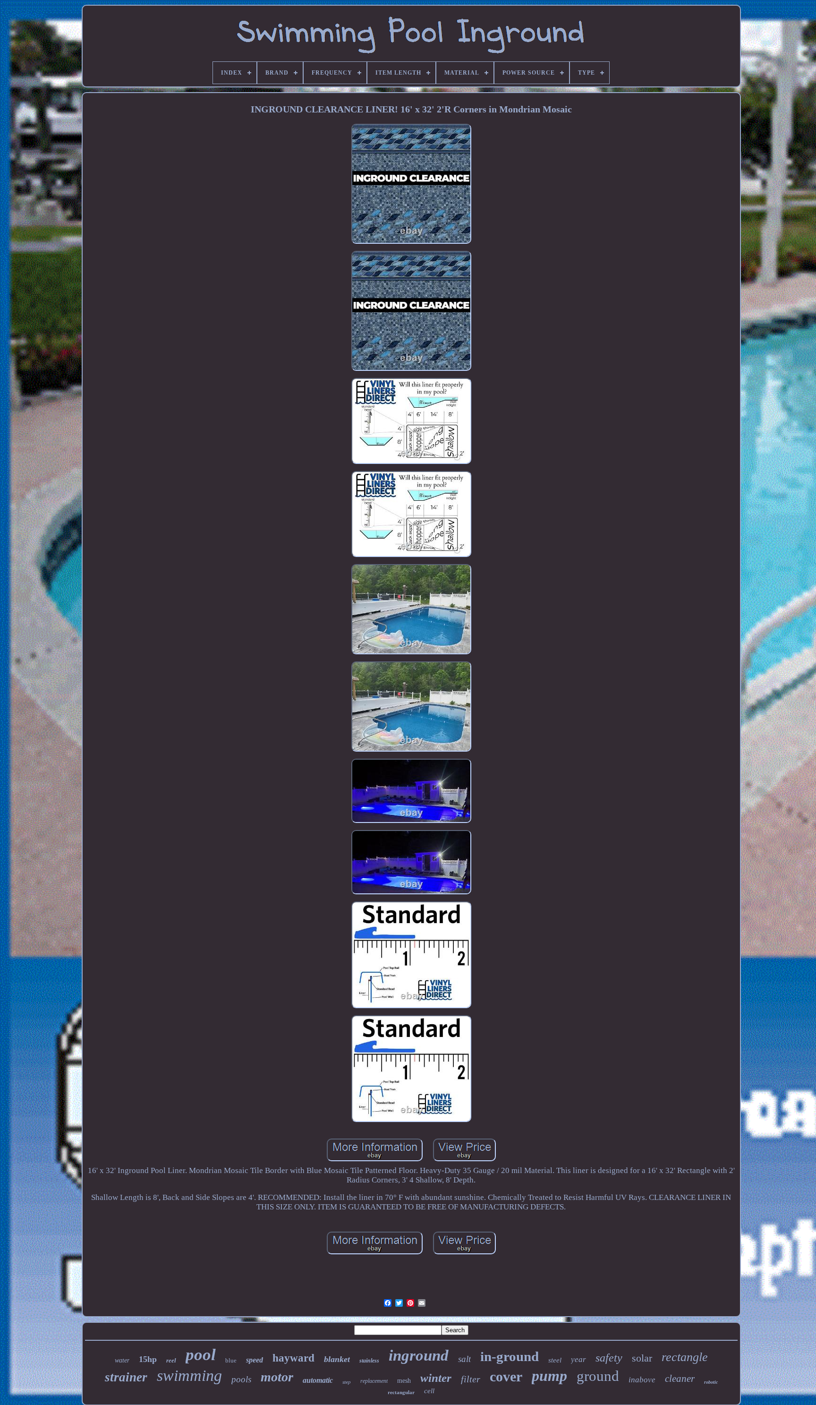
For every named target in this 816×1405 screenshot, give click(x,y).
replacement (374, 1381)
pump (549, 1375)
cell (429, 1391)
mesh (404, 1380)
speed (254, 1360)
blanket (337, 1359)
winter (435, 1377)
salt (464, 1359)
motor (277, 1377)
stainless (369, 1360)
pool (201, 1354)
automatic (318, 1380)
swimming (189, 1375)
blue (231, 1360)
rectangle (685, 1357)
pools (241, 1379)
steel (554, 1360)
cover (506, 1376)
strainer (126, 1377)
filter (470, 1379)
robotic (711, 1382)
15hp (148, 1359)
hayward (293, 1358)
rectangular (401, 1392)
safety (608, 1358)
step (346, 1382)
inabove (642, 1379)
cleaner (680, 1378)
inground (419, 1355)
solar (642, 1358)
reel (171, 1360)
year (578, 1359)
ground (598, 1376)
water (122, 1360)
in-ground (509, 1356)
